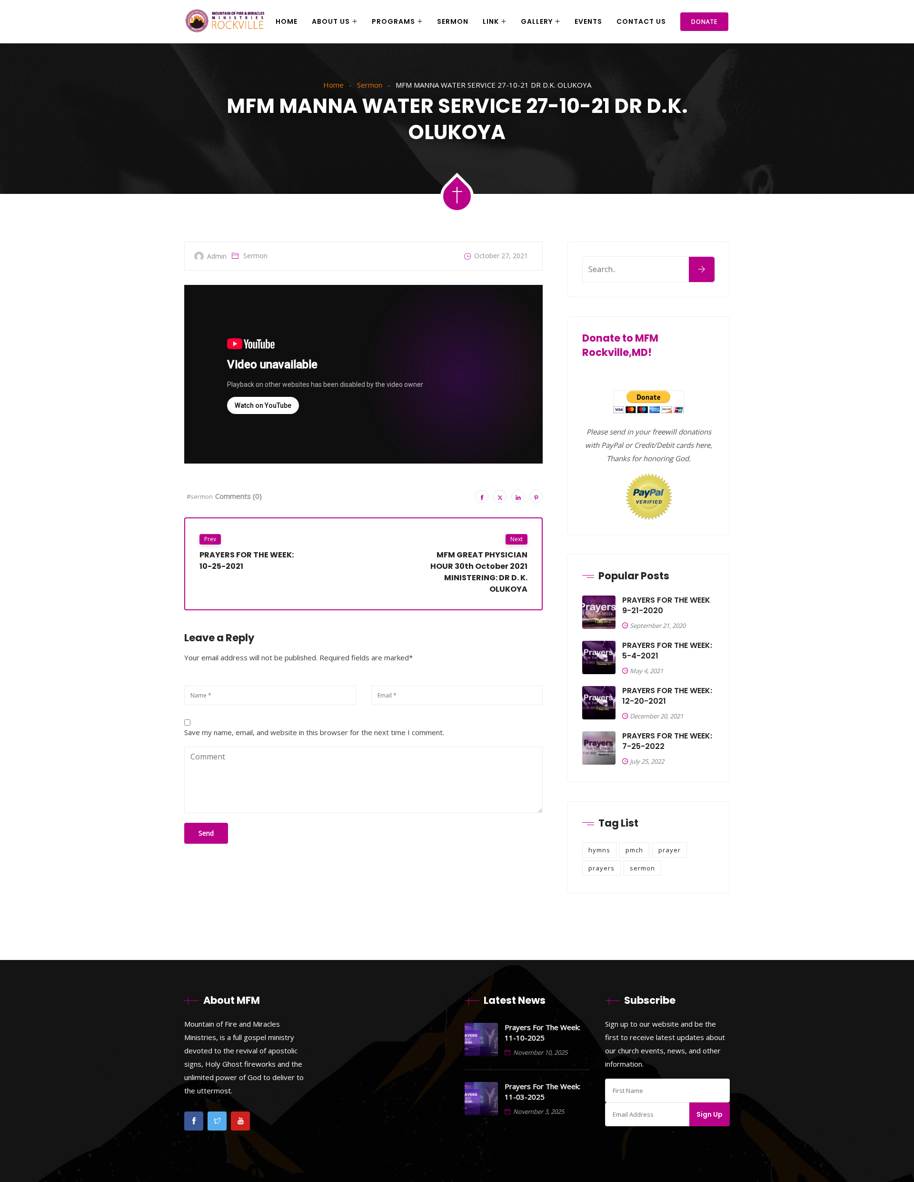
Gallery (537, 21)
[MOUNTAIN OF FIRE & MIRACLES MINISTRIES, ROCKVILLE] (225, 22)
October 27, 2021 (501, 255)
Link (491, 21)
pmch (634, 850)
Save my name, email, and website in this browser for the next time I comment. (314, 732)
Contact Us (641, 21)
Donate (704, 22)
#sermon (200, 496)
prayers (601, 868)
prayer (669, 850)
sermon (642, 868)
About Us (331, 21)
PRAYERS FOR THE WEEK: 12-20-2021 (667, 696)
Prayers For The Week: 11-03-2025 (542, 1091)
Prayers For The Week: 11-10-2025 (542, 1032)
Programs (393, 21)
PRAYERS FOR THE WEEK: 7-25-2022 (667, 741)
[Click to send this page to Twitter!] (500, 496)
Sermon (452, 21)
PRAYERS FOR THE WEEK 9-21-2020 (666, 605)
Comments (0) (238, 496)
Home (287, 21)
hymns (599, 850)
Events (588, 21)
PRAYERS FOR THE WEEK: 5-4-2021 (667, 650)
